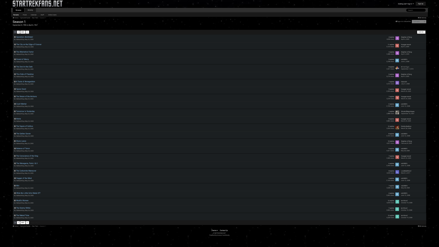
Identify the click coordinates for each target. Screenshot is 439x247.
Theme (214, 230)
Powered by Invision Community (219, 235)
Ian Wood (404, 200)
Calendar (34, 15)
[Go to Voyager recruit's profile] (397, 46)
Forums (16, 15)
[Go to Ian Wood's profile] (397, 202)
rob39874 (404, 59)
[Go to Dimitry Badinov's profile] (397, 127)
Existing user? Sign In (405, 4)
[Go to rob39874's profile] (397, 60)
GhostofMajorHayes (407, 111)
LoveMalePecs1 (406, 171)
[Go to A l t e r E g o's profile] (397, 68)
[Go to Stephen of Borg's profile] (397, 38)
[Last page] (27, 32)
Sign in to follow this (404, 21)
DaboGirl (404, 82)
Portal (25, 15)
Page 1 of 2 (35, 32)
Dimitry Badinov (406, 126)
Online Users (52, 15)
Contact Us (224, 230)
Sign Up (420, 4)
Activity (30, 10)
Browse (18, 10)
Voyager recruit (406, 44)
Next (22, 32)
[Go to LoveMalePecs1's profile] (397, 172)
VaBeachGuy (20, 39)
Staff (42, 15)
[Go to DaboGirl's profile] (397, 83)
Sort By (421, 32)
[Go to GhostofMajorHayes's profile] (397, 112)
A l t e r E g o (405, 67)
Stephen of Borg (406, 37)
